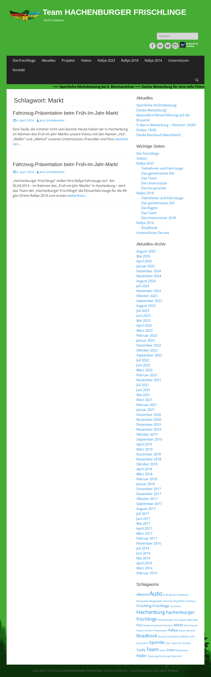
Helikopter (192, 619)
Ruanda (162, 636)
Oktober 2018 (146, 464)
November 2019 (148, 429)
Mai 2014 (143, 558)
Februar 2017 (146, 538)
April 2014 (144, 563)
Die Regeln (149, 208)
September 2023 (149, 300)
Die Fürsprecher (153, 188)
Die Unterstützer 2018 (158, 218)
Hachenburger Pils (168, 619)
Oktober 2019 (146, 434)
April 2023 (144, 325)
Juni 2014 (143, 553)
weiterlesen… (77, 195)
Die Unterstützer (154, 183)
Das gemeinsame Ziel (157, 173)
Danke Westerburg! (151, 110)
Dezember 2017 (148, 489)
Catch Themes (168, 670)
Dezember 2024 (148, 271)
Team (152, 649)
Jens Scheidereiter (52, 120)
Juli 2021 (142, 385)
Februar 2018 (146, 479)
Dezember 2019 (148, 424)
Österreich (176, 656)
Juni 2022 (143, 365)
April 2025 (144, 261)
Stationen (176, 643)
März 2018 (144, 474)
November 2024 (148, 276)
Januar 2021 (145, 409)
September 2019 (149, 439)
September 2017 (149, 503)
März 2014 (144, 568)
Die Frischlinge (24, 60)
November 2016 (148, 543)
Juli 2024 (142, 286)
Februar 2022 (146, 375)
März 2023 (144, 330)
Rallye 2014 (153, 60)
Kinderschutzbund (153, 625)
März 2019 (144, 449)
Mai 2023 (143, 320)
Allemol (142, 594)
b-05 (165, 594)
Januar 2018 (145, 484)
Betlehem (183, 594)
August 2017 (146, 508)
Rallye (173, 630)
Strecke (186, 643)
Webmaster (182, 650)
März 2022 (144, 370)
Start (168, 643)
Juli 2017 (142, 513)
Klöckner (168, 625)
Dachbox (191, 601)
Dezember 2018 (148, 454)
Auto (155, 593)
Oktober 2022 (146, 350)
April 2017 (144, 528)
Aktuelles (49, 60)
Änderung (164, 656)
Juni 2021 (143, 390)
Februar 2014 (146, 573)
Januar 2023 (145, 340)
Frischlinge (160, 605)
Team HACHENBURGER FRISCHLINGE (114, 12)
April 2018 (144, 469)
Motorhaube (191, 625)
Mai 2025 (143, 256)
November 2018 (148, 459)
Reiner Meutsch (187, 630)
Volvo (171, 650)
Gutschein (175, 606)
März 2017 (144, 533)
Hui (139, 625)
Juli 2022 (142, 360)
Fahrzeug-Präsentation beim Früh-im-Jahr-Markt (65, 164)
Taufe (140, 650)
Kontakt (19, 70)
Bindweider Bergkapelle (149, 601)
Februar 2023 (146, 335)
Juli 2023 (142, 310)
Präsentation (160, 630)
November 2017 (148, 494)
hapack (182, 619)
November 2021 (148, 380)
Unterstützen (178, 60)
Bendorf (173, 594)
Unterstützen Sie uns (152, 232)
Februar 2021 (146, 404)
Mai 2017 (143, 523)
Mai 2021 (143, 395)
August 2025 (146, 251)
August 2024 (146, 281)
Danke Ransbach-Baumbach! (158, 135)
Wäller (141, 655)
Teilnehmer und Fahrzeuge (162, 168)
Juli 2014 (142, 548)
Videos (86, 60)
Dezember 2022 (148, 345)
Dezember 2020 (148, 414)
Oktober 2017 (146, 499)
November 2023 (148, 291)
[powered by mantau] (189, 47)
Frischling (143, 605)
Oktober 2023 (146, 296)
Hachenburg (150, 612)
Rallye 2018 (129, 60)
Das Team (149, 178)
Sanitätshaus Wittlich (178, 636)
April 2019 (144, 444)
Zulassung (153, 656)
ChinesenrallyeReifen (174, 601)
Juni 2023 (143, 315)
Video (163, 650)
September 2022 (149, 355)
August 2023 (146, 305)
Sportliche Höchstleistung (156, 105)
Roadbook (149, 227)
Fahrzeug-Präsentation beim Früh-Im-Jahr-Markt (65, 113)
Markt (178, 625)
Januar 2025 (145, 266)
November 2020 (148, 419)
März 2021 (144, 399)
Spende (157, 642)
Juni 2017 (143, 518)
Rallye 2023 (106, 60)
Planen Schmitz (144, 630)
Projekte (68, 60)
